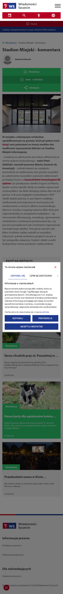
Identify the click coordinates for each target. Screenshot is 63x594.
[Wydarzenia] (9, 15)
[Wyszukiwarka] (24, 15)
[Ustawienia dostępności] (39, 15)
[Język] (53, 15)
